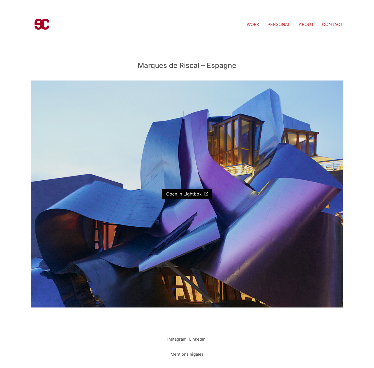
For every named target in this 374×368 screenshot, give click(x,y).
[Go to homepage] (42, 25)
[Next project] (199, 362)
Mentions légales (187, 354)
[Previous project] (175, 362)
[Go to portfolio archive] (187, 362)
